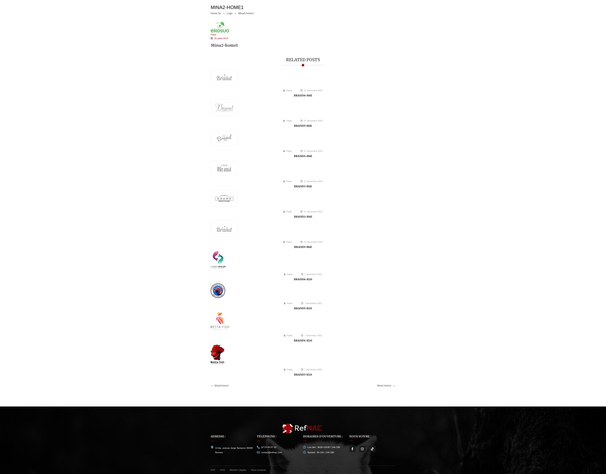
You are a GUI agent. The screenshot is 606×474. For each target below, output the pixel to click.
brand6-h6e (303, 95)
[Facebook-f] (352, 449)
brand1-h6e (303, 247)
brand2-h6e (303, 216)
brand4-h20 (303, 340)
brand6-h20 (303, 279)
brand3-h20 (303, 374)
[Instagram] (362, 449)
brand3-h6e (303, 186)
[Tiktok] (372, 449)
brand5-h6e (303, 125)
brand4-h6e (303, 156)
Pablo (213, 34)
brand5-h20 (303, 308)
